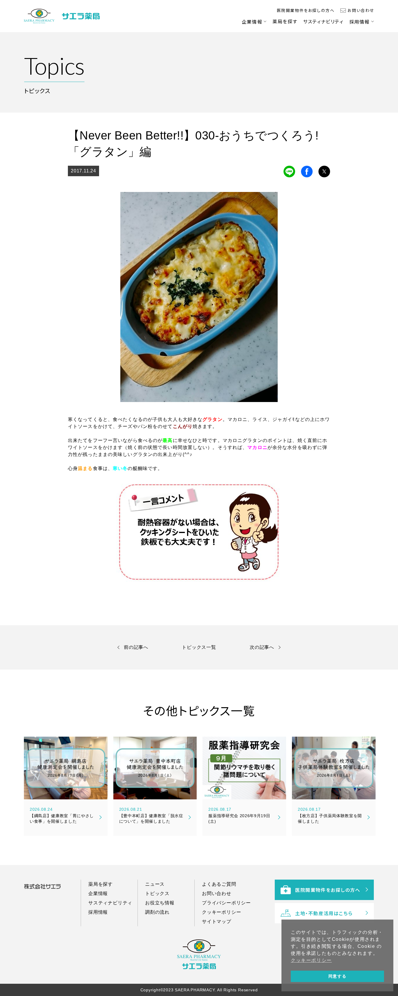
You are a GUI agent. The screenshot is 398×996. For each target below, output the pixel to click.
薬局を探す (284, 21)
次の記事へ (262, 647)
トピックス (157, 893)
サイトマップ (216, 921)
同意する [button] (337, 976)
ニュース (155, 884)
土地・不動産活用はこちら (324, 913)
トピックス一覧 (199, 647)
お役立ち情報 (160, 902)
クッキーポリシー (221, 912)
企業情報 (252, 21)
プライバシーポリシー (226, 902)
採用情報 (359, 21)
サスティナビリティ (323, 21)
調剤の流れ (157, 912)
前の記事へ (136, 647)
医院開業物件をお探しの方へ (306, 10)
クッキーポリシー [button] (311, 960)
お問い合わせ (361, 10)
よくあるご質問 (219, 884)
